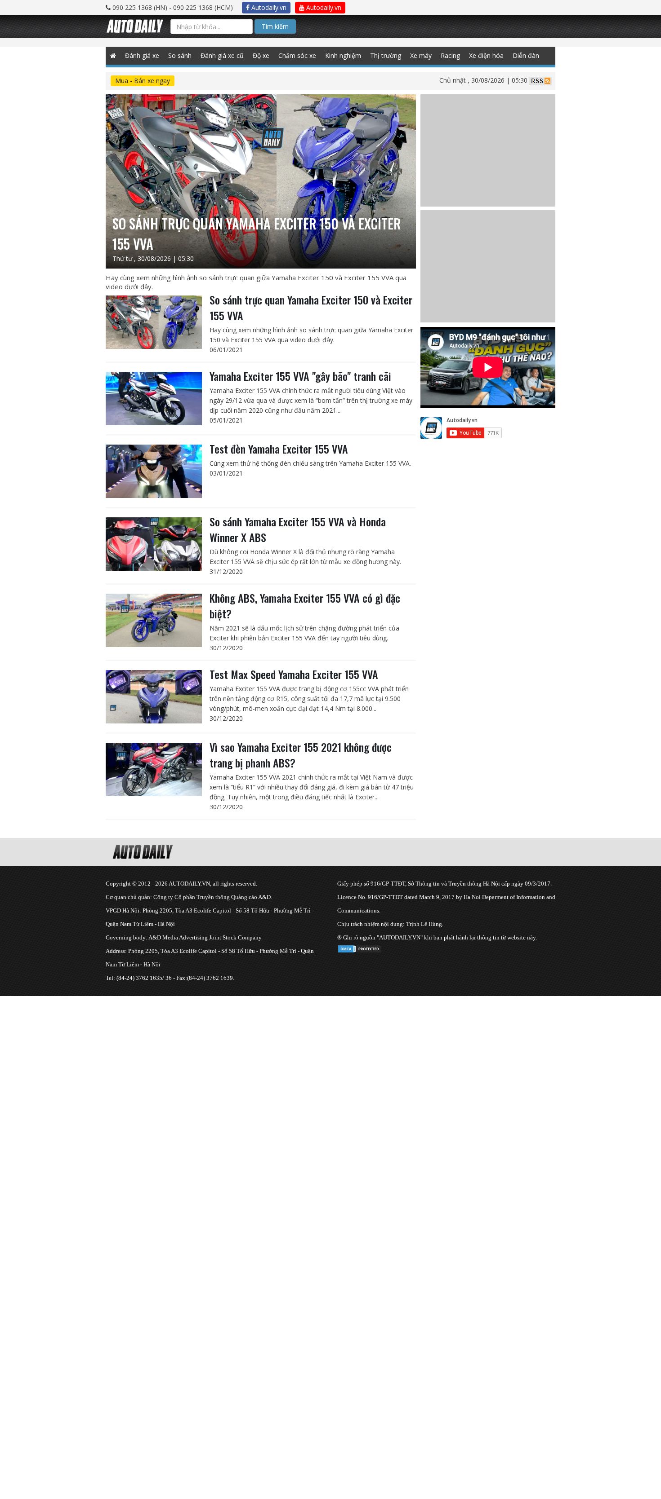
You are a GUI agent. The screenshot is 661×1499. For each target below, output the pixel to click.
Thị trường (385, 55)
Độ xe (261, 55)
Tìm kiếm (275, 26)
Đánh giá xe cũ (222, 55)
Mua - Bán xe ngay (142, 80)
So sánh (180, 55)
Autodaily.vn (268, 7)
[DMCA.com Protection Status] (359, 947)
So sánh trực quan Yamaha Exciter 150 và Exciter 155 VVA (311, 307)
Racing (450, 55)
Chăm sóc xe (297, 55)
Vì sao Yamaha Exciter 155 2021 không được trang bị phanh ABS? (301, 755)
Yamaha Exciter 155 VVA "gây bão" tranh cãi (300, 376)
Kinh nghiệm (343, 55)
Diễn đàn (526, 55)
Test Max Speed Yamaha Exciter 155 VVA (294, 674)
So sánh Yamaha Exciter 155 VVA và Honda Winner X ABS (298, 529)
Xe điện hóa (486, 55)
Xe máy (421, 55)
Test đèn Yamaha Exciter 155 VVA (279, 449)
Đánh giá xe (142, 55)
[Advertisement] (270, 1059)
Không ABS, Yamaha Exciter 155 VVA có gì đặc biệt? (305, 606)
